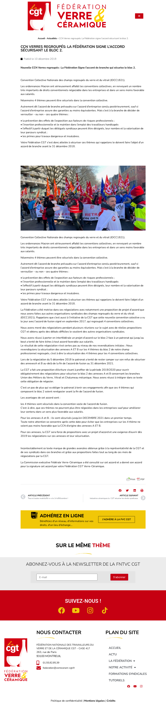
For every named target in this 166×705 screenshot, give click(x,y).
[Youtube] (76, 610)
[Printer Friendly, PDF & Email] (135, 479)
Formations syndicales (128, 674)
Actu (113, 654)
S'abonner (119, 577)
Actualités (52, 38)
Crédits (111, 701)
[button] (120, 490)
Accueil (41, 38)
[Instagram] (90, 610)
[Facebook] (61, 610)
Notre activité (120, 667)
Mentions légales (94, 701)
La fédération (120, 661)
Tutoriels (116, 680)
